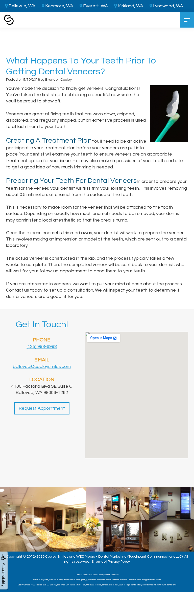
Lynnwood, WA (167, 6)
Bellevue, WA (21, 6)
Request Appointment (42, 408)
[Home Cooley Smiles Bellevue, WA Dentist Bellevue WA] (9, 19)
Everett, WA (95, 6)
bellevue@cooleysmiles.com (42, 366)
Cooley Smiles (56, 556)
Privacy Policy (119, 561)
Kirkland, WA (130, 6)
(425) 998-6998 (42, 346)
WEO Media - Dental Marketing (101, 556)
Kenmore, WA (58, 6)
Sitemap (99, 561)
